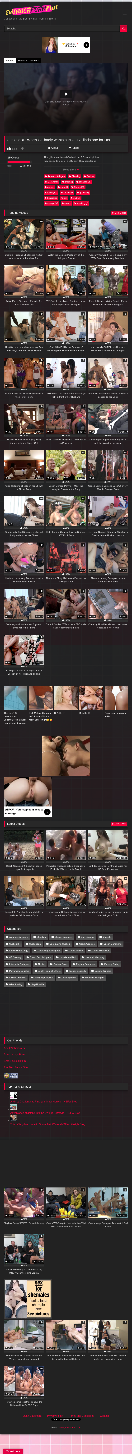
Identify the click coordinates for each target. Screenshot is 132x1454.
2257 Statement (32, 1415)
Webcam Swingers (94, 977)
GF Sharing (53, 182)
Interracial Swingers (19, 964)
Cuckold (90, 176)
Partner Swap (60, 964)
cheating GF (84, 182)
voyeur (67, 203)
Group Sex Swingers (40, 957)
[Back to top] (122, 1444)
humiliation (52, 198)
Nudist (41, 964)
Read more (69, 169)
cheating (69, 182)
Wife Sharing (15, 984)
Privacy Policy (55, 1415)
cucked (50, 187)
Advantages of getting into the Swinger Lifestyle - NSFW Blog (45, 1113)
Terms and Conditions (81, 1415)
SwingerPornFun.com (70, 1427)
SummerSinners (103, 971)
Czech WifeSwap (100, 950)
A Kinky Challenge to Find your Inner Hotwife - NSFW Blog (43, 1101)
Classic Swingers (63, 937)
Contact (104, 1415)
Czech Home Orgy (18, 950)
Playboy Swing (111, 964)
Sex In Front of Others (49, 971)
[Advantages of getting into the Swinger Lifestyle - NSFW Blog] (13, 1109)
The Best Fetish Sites (16, 1067)
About (54, 147)
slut (65, 198)
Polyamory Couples (19, 971)
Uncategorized (68, 977)
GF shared (68, 192)
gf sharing (84, 192)
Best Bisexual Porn (15, 1061)
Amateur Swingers (56, 176)
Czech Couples (87, 944)
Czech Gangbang (113, 944)
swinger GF (52, 203)
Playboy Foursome (85, 964)
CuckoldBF (79, 187)
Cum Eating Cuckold (60, 944)
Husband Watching (94, 957)
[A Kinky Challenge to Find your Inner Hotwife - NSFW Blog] (13, 1097)
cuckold (64, 187)
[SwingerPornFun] (66, 10)
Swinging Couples (43, 977)
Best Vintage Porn (14, 1054)
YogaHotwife (37, 984)
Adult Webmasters (14, 1048)
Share (75, 147)
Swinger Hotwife (17, 977)
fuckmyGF (52, 192)
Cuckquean (35, 944)
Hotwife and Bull (68, 957)
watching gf (82, 203)
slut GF (76, 198)
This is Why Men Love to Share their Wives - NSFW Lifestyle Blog (47, 1124)
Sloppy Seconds (77, 971)
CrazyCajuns (87, 937)
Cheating (76, 176)
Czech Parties (76, 950)
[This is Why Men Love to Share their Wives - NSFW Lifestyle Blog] (13, 1120)
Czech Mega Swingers (48, 950)
